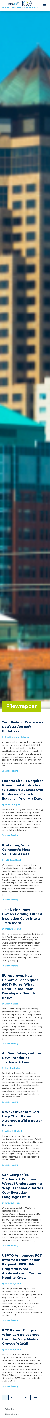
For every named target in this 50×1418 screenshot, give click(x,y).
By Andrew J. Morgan (11, 928)
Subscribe (9, 1409)
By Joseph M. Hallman (12, 1068)
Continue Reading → (11, 770)
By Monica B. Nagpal (11, 804)
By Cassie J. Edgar (10, 1003)
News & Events (12, 1414)
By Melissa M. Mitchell (12, 1131)
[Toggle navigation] (44, 5)
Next (35, 1397)
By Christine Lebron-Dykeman (15, 737)
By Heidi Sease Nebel (11, 860)
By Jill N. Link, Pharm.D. (12, 1283)
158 (25, 1397)
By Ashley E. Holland (11, 1202)
